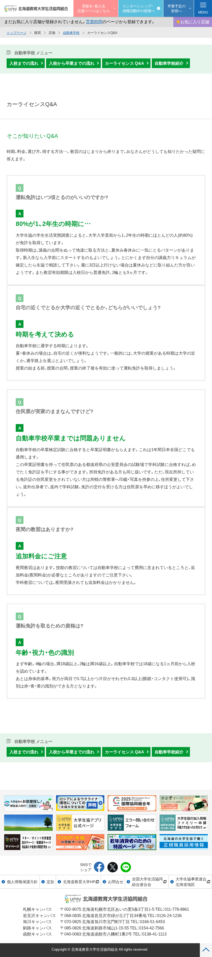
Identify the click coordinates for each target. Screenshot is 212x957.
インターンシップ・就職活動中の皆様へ (139, 8)
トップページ (16, 32)
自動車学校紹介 (169, 63)
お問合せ (115, 881)
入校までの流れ (23, 63)
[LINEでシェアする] (126, 867)
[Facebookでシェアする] (99, 867)
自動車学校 (71, 32)
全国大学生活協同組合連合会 (147, 881)
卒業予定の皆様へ (177, 8)
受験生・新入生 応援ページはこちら (94, 8)
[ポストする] (112, 867)
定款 (50, 881)
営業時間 (94, 21)
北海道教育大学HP (79, 881)
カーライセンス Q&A (124, 63)
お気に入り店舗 (194, 22)
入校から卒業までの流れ (71, 63)
